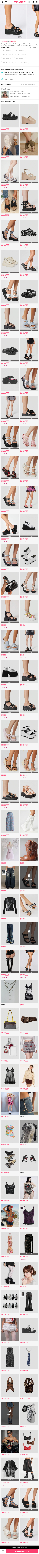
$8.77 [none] (3, 1200)
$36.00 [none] (22, 275)
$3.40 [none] (22, 1172)
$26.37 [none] (3, 1542)
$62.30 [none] (22, 655)
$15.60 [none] (3, 1033)
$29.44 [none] (22, 1512)
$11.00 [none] (3, 1314)
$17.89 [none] (22, 1256)
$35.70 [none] (22, 539)
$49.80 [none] (3, 481)
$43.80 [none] (3, 421)
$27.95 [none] (22, 1314)
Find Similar (22, 1551)
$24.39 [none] (22, 1454)
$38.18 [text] (4, 41)
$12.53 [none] (3, 1398)
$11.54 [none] (22, 1033)
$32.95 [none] (3, 891)
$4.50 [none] (3, 1005)
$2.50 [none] (22, 1286)
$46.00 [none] (3, 333)
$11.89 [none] (22, 1228)
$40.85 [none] (22, 421)
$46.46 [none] (22, 363)
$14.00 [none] (22, 919)
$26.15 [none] (3, 569)
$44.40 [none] (3, 275)
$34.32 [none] (3, 539)
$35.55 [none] (22, 511)
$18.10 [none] (22, 1370)
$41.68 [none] (3, 451)
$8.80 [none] (22, 1426)
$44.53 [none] (3, 655)
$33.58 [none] (22, 775)
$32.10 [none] (3, 511)
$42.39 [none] (22, 685)
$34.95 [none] (3, 947)
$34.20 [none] (22, 745)
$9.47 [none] (3, 1089)
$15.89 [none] (3, 919)
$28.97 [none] (22, 451)
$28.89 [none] (3, 185)
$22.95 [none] (3, 863)
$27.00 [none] (3, 363)
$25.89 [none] (22, 1200)
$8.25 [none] (3, 1172)
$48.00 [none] (3, 685)
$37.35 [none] (3, 245)
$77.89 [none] (22, 1089)
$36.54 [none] (22, 1342)
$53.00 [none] (3, 625)
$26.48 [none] (22, 393)
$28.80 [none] (22, 597)
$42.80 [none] (22, 1542)
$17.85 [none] (3, 1342)
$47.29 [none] (22, 975)
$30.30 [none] (22, 305)
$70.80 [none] (22, 835)
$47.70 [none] (22, 245)
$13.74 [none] (24, 1398)
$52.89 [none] (3, 1482)
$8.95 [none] (22, 1005)
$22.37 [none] (3, 1370)
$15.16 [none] (3, 1228)
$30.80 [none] (3, 157)
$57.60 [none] (22, 215)
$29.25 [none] (22, 481)
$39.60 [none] (22, 129)
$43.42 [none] (22, 333)
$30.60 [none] (3, 1426)
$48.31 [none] (22, 625)
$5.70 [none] (3, 1061)
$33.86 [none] (3, 305)
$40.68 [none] (3, 1512)
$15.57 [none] (22, 1061)
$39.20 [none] (22, 185)
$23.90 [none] (22, 891)
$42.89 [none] (3, 835)
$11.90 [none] (3, 1117)
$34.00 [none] (3, 393)
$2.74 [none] (22, 863)
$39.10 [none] (3, 745)
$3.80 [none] (3, 975)
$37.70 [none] (22, 157)
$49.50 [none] (3, 715)
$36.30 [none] (3, 129)
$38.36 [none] (3, 805)
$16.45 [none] (3, 1256)
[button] (2, 2)
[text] (19, 22)
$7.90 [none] (22, 1117)
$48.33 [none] (22, 715)
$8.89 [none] (3, 1144)
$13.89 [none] (3, 1454)
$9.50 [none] (3, 215)
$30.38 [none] (3, 775)
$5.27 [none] (3, 1286)
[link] (29, 2)
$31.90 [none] (22, 947)
